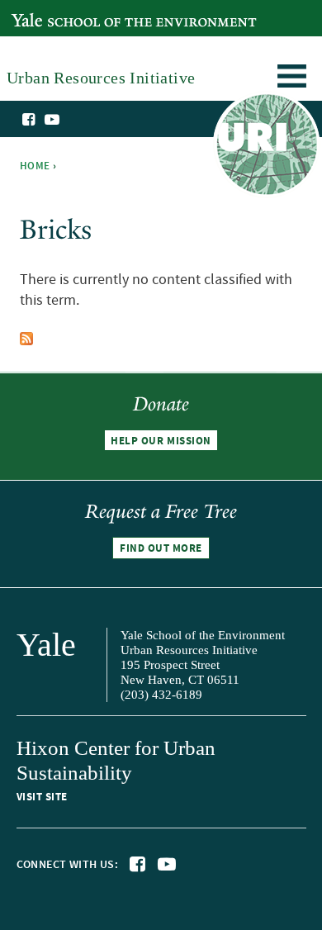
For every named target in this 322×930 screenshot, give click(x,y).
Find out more (161, 548)
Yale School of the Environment (96, 11)
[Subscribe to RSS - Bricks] (26, 335)
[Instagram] (68, 120)
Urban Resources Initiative (266, 147)
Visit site (42, 797)
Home (35, 166)
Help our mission (161, 441)
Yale (46, 644)
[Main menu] (291, 78)
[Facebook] (29, 119)
